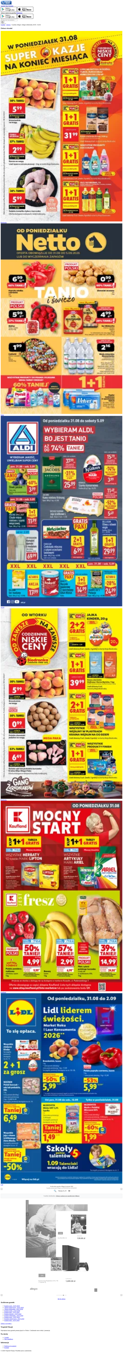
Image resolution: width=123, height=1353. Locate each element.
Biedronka (19, 13)
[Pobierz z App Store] (25, 11)
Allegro (8, 25)
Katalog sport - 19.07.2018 (12, 1317)
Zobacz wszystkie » (6, 1323)
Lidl (2, 1185)
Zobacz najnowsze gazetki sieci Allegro (67, 1196)
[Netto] (61, 413)
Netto (2, 415)
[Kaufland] (61, 991)
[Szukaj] (2, 22)
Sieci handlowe (8, 1339)
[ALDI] (61, 606)
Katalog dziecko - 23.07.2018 (12, 1314)
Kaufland (3, 992)
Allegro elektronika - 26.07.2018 (13, 1309)
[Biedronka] (61, 221)
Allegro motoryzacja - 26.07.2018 (14, 1307)
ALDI (2, 607)
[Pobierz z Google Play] (9, 11)
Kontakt (11, 6)
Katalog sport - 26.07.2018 (12, 1306)
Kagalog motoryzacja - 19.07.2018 (14, 1319)
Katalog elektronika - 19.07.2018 (13, 1315)
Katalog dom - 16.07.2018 (11, 1320)
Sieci (6, 6)
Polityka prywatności (10, 1346)
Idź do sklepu (61, 1299)
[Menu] (5, 23)
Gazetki (3, 6)
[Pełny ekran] (69, 1191)
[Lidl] (61, 1183)
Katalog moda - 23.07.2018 (12, 1311)
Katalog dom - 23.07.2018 (11, 1312)
